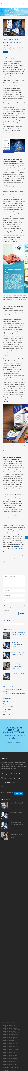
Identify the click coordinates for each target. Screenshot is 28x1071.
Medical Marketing (8, 706)
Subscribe (19, 793)
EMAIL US (18, 742)
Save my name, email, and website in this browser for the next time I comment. (14, 608)
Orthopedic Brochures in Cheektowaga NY (10, 1047)
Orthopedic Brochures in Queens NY (9, 1031)
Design (12, 48)
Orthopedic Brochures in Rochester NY (9, 1040)
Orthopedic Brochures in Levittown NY (9, 1060)
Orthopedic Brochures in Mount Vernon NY (10, 1049)
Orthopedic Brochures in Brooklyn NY (9, 1026)
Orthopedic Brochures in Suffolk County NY (10, 1034)
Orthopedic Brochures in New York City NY (10, 1037)
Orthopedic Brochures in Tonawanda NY (10, 1056)
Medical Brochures (8, 1022)
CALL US (8, 742)
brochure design (12, 556)
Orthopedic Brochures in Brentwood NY (10, 1052)
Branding (10, 14)
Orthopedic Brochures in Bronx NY (9, 1025)
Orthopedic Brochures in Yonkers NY (9, 1041)
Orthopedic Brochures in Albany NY (9, 1044)
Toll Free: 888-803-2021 (10, 782)
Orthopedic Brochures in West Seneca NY (10, 1066)
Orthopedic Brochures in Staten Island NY (10, 1032)
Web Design (6, 714)
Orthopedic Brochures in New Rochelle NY (10, 1046)
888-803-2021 (19, 549)
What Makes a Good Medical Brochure (14, 693)
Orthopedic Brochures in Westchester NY (10, 1035)
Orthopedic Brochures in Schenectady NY (10, 1050)
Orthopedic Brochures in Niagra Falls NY (10, 1064)
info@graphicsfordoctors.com (12, 778)
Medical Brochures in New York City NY (10, 1067)
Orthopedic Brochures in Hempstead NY (10, 1058)
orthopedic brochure (16, 560)
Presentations (7, 709)
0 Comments (13, 50)
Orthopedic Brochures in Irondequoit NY (10, 1061)
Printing (5, 712)
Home (5, 14)
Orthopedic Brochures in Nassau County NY (11, 1029)
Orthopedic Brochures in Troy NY (8, 1063)
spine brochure (7, 562)
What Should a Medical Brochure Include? (16, 644)
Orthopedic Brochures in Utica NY (8, 1053)
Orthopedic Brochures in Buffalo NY (9, 1038)
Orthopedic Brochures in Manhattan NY (10, 1028)
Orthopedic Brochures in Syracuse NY (9, 1043)
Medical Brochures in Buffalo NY (8, 1069)
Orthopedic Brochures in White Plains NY (10, 1055)
